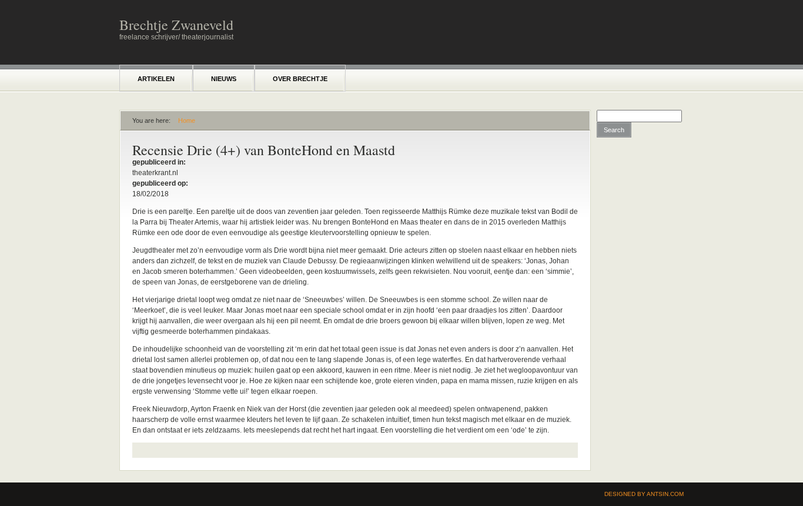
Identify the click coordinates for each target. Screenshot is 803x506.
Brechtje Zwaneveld (176, 24)
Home (186, 120)
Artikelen (156, 78)
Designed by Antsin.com (644, 494)
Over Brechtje (300, 78)
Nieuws (223, 78)
